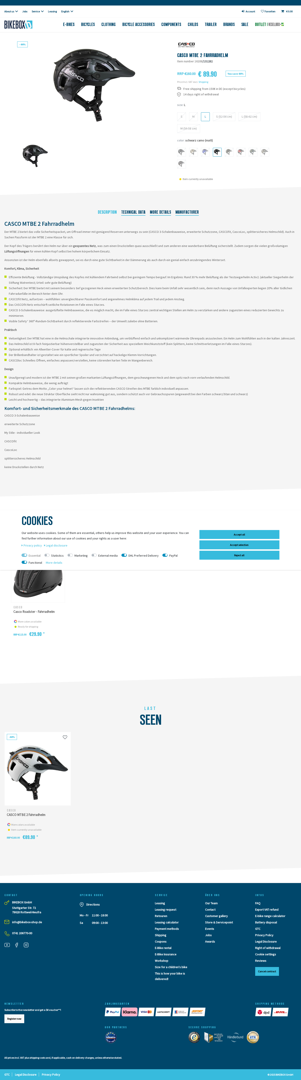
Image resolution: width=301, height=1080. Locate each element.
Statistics (57, 555)
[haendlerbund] (236, 1038)
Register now (14, 1018)
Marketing (81, 555)
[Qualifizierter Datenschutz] (254, 1038)
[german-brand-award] (215, 1038)
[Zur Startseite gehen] (25, 24)
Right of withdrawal (268, 948)
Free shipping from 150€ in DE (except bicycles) (214, 89)
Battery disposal (266, 922)
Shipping (203, 81)
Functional (35, 562)
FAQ (257, 903)
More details (160, 212)
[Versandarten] (272, 1012)
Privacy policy (33, 545)
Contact (210, 909)
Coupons (161, 941)
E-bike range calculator (270, 916)
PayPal (173, 555)
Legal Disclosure (266, 941)
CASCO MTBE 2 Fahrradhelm (26, 815)
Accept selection (239, 544)
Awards (210, 941)
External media (108, 555)
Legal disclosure (56, 545)
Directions (93, 904)
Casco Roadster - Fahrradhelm (34, 611)
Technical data (133, 212)
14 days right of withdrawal (201, 94)
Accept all (239, 534)
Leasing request (165, 909)
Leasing (52, 11)
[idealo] (112, 1038)
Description (107, 212)
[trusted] (195, 1038)
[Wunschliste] (65, 737)
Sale (244, 24)
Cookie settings (265, 954)
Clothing (108, 24)
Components (171, 24)
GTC (257, 929)
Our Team (211, 903)
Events (209, 929)
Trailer (211, 24)
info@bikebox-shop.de (27, 922)
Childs (193, 24)
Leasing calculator (167, 922)
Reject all (239, 555)
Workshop (161, 961)
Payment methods (167, 929)
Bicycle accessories (138, 24)
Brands (229, 24)
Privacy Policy (264, 935)
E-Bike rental (163, 948)
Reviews (260, 961)
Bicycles (88, 24)
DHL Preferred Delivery (143, 555)
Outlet (261, 24)
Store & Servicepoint (219, 922)
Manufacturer (187, 212)
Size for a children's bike (171, 967)
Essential (35, 555)
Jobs (24, 11)
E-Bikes (68, 24)
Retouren (161, 916)
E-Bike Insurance (166, 954)
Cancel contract (267, 971)
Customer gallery (216, 916)
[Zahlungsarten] (175, 1012)
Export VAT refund (267, 909)
